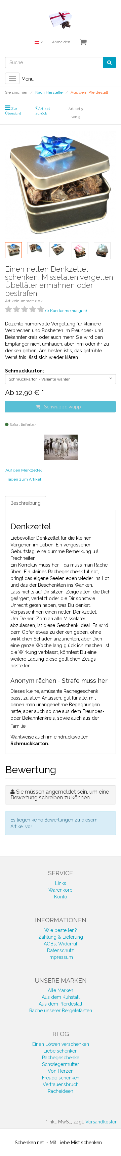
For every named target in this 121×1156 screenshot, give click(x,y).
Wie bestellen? (60, 930)
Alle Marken (60, 990)
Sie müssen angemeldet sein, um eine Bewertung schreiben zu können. (59, 795)
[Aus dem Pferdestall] (61, 446)
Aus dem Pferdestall (60, 1004)
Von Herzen (61, 1071)
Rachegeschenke (60, 1057)
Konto (60, 896)
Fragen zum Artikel (23, 479)
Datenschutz (60, 950)
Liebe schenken (60, 1051)
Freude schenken (60, 1077)
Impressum (60, 957)
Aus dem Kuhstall (61, 997)
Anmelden (61, 42)
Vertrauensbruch (61, 1084)
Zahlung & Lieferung (60, 937)
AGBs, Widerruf (60, 943)
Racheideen (60, 1091)
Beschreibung (25, 503)
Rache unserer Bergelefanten (60, 1010)
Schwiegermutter (60, 1064)
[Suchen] (109, 62)
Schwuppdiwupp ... (62, 406)
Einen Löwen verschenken (60, 1044)
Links (60, 883)
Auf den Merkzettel (23, 470)
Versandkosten (101, 1121)
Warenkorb (60, 890)
